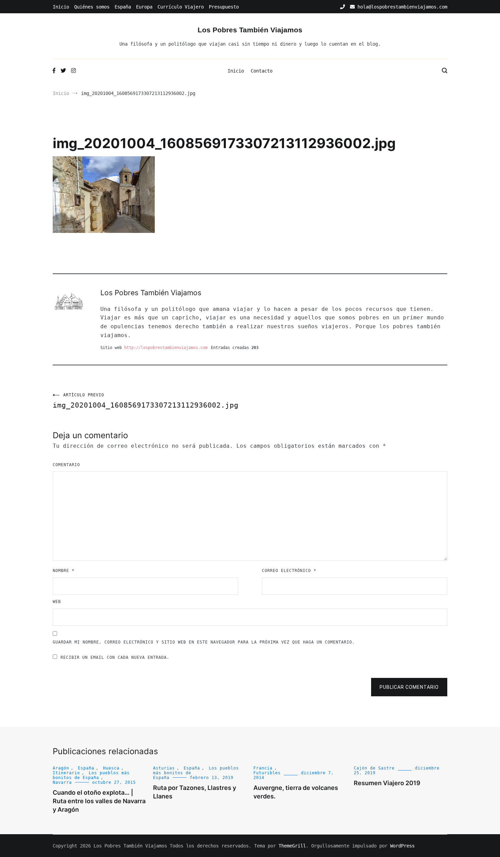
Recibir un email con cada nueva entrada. (115, 657)
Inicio (61, 7)
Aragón (61, 768)
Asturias (164, 768)
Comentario (66, 464)
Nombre (63, 570)
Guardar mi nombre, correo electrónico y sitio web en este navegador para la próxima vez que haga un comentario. (204, 642)
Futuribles (267, 773)
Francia (262, 768)
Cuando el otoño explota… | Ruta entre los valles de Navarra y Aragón (99, 801)
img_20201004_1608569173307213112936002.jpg (145, 401)
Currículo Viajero (180, 7)
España (123, 7)
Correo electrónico (289, 570)
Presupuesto (224, 7)
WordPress (402, 845)
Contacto (261, 71)
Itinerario (66, 773)
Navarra (62, 782)
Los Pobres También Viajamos (250, 30)
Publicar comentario (409, 687)
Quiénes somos (92, 7)
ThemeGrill (292, 845)
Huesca (111, 768)
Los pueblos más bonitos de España (91, 775)
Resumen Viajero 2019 (387, 783)
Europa (144, 7)
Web (57, 601)
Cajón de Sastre (374, 768)
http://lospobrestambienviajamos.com (165, 347)
